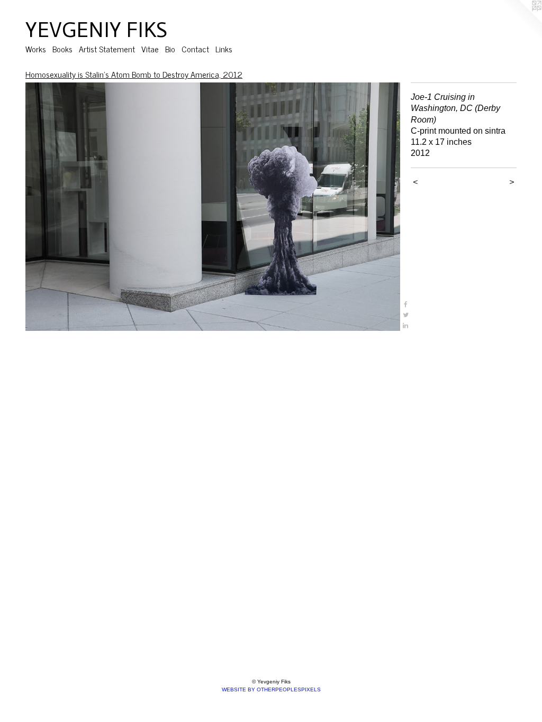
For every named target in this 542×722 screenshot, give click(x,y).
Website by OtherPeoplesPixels (271, 689)
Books (62, 48)
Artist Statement (107, 48)
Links (223, 48)
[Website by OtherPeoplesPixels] (521, 21)
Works (35, 48)
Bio (170, 48)
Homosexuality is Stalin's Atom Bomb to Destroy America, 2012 (133, 74)
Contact (195, 48)
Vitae (150, 48)
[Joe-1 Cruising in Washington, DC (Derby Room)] (212, 206)
